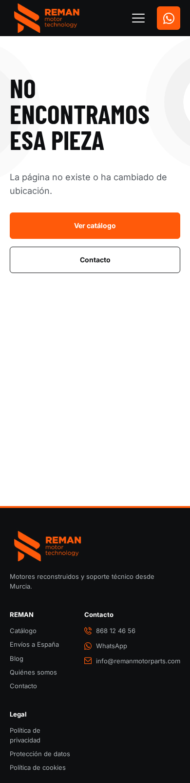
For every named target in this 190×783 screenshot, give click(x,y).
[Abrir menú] (138, 18)
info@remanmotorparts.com (138, 661)
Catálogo (23, 631)
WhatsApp (111, 646)
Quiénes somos (33, 672)
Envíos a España (34, 644)
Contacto (95, 259)
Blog (16, 658)
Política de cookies (38, 767)
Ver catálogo (95, 225)
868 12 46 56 (115, 631)
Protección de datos (40, 754)
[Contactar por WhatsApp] (168, 18)
